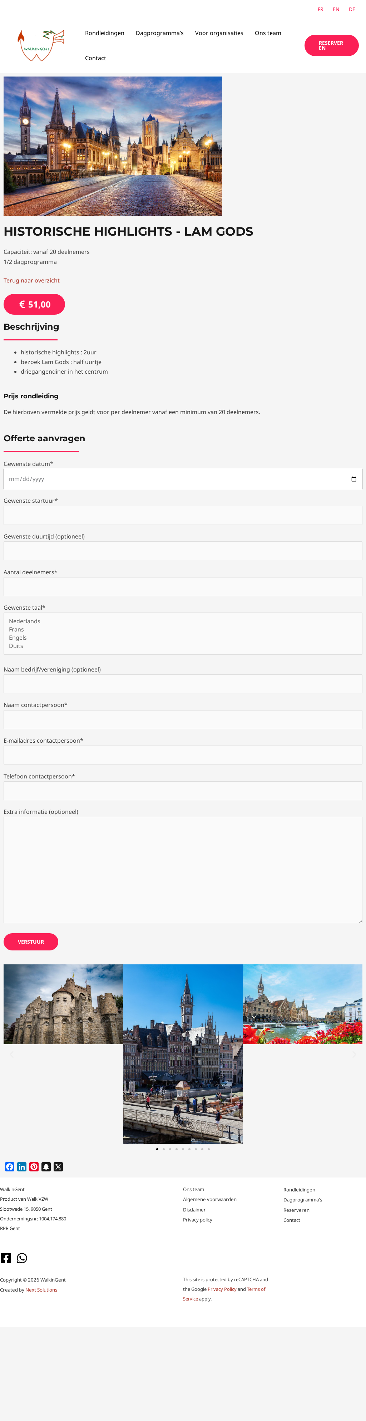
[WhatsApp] (22, 1258)
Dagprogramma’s (160, 33)
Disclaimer (194, 1209)
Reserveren (296, 1210)
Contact (95, 58)
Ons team (268, 33)
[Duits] (183, 646)
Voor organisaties (219, 33)
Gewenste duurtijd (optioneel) (44, 536)
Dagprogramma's (302, 1199)
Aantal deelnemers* (31, 572)
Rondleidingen (104, 33)
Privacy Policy (222, 1289)
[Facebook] (6, 1258)
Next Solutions (41, 1290)
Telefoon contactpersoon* (39, 776)
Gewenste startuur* (31, 501)
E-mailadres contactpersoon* (43, 740)
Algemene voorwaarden (210, 1199)
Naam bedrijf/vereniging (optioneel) (52, 669)
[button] (332, 45)
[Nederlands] (183, 621)
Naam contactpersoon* (36, 705)
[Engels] (183, 638)
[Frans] (183, 629)
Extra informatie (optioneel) (41, 812)
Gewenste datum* (28, 464)
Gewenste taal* (24, 607)
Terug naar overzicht (32, 280)
